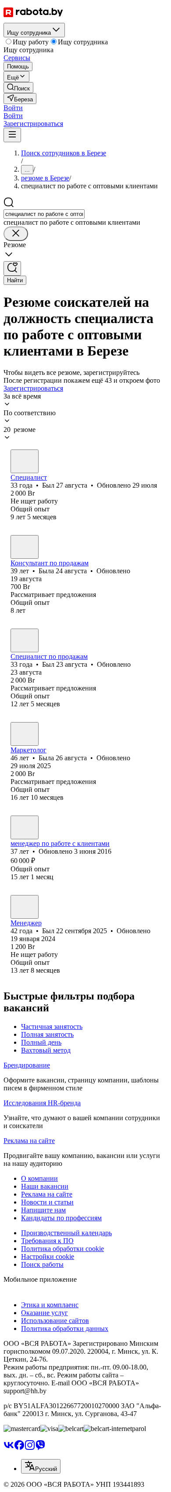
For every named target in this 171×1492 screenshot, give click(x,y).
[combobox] (44, 214)
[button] (13, 107)
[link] (18, 87)
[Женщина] (25, 547)
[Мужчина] (25, 461)
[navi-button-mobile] (12, 135)
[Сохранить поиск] (12, 268)
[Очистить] (16, 233)
